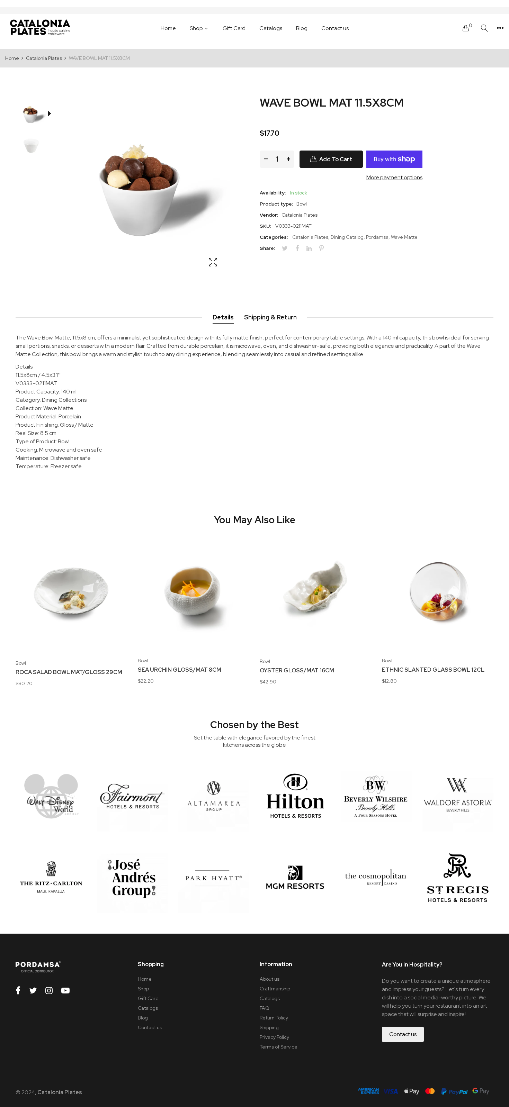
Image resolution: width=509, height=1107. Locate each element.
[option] (34, 115)
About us (269, 979)
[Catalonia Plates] (39, 28)
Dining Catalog (347, 237)
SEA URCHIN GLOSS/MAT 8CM (179, 669)
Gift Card (148, 998)
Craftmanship (275, 989)
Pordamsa (377, 237)
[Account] (500, 28)
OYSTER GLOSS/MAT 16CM (297, 670)
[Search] (484, 28)
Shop (143, 989)
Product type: (276, 204)
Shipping (269, 1027)
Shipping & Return (270, 317)
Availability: (273, 193)
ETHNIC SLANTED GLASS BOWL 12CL (433, 669)
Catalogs (148, 1008)
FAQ (264, 1008)
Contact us (150, 1027)
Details (223, 317)
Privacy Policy (274, 1037)
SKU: (265, 226)
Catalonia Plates (310, 237)
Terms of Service (278, 1047)
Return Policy (274, 1018)
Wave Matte (404, 237)
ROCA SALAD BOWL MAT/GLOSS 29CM (69, 672)
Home (145, 979)
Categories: (274, 237)
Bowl (21, 663)
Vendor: (269, 215)
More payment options (394, 177)
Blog (143, 1018)
